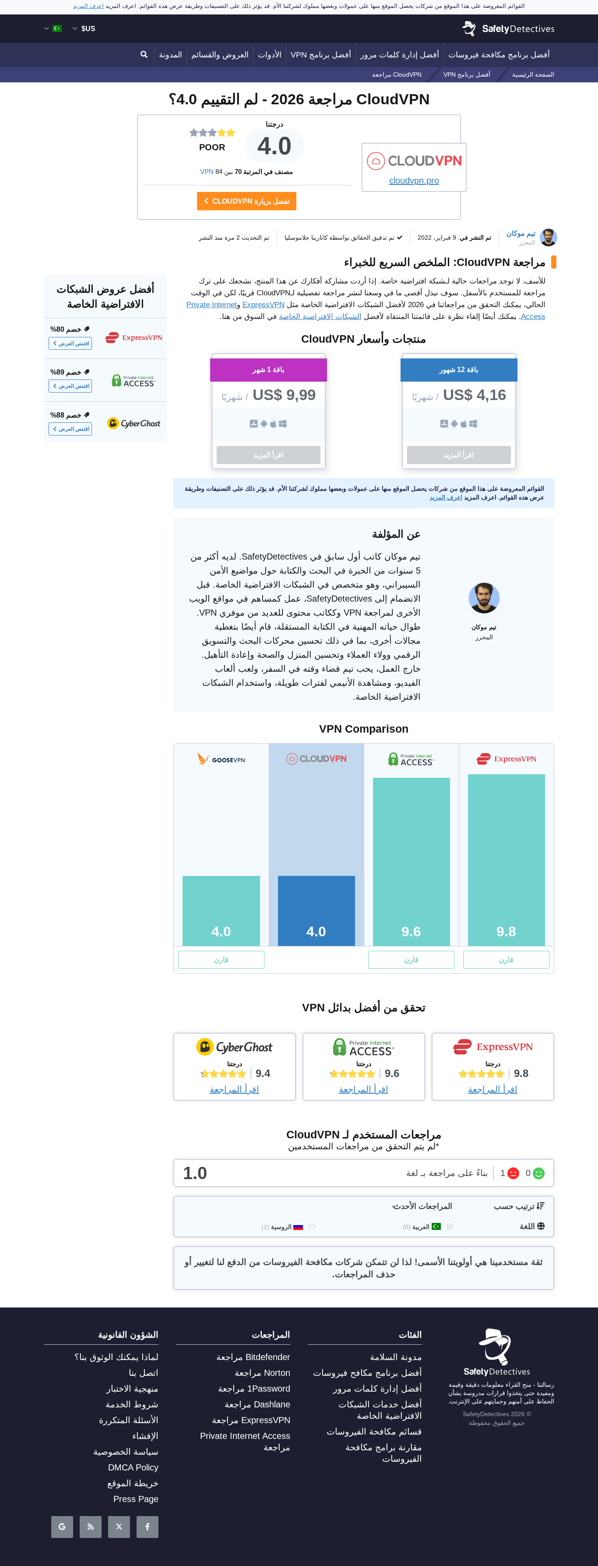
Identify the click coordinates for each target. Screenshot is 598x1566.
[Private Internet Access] (364, 1049)
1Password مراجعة (254, 1388)
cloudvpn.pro (414, 180)
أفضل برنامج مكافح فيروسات (367, 1373)
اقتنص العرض (74, 343)
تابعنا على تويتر (119, 1527)
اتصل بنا (143, 1373)
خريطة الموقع (132, 1483)
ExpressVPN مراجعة (251, 1420)
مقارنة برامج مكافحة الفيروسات (383, 1452)
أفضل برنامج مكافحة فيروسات (499, 54)
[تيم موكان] (484, 602)
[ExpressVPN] (493, 1049)
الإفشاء (145, 1436)
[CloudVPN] (414, 161)
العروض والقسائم (220, 54)
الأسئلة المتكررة (128, 1420)
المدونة (170, 54)
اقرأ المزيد (459, 455)
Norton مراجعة (262, 1373)
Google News (62, 1527)
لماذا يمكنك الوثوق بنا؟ (116, 1357)
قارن (506, 960)
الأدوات (269, 54)
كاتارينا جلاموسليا (306, 237)
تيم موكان (521, 233)
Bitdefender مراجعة (253, 1357)
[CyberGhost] (235, 1049)
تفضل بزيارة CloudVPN (250, 201)
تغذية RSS (91, 1527)
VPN (207, 171)
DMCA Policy (133, 1467)
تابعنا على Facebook (147, 1527)
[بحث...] (145, 55)
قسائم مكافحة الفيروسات (374, 1431)
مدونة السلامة (396, 1357)
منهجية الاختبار (132, 1388)
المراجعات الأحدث (423, 1206)
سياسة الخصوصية (125, 1451)
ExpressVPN (264, 305)
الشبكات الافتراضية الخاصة (320, 316)
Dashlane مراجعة (257, 1404)
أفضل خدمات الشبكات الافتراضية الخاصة (380, 1410)
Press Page (135, 1499)
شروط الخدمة (132, 1404)
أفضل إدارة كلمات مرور (399, 54)
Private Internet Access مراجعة (245, 1441)
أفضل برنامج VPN (321, 54)
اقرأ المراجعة (492, 1089)
